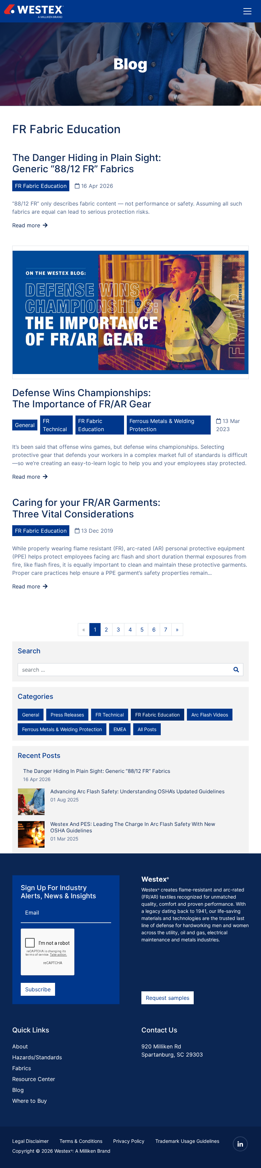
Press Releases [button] (67, 715)
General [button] (30, 715)
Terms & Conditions (80, 1141)
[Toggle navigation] (247, 11)
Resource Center (33, 1079)
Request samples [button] (167, 997)
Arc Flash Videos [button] (209, 715)
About (20, 1046)
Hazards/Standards (37, 1057)
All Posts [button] (147, 729)
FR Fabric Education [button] (157, 715)
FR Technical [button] (109, 715)
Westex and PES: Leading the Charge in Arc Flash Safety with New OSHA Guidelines (132, 827)
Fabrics (21, 1068)
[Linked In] (240, 1143)
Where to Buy (29, 1100)
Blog (18, 1089)
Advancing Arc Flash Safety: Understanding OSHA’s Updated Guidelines (137, 791)
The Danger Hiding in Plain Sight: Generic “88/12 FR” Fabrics (96, 771)
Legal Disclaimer (30, 1141)
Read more (27, 225)
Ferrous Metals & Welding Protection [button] (62, 729)
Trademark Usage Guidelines (187, 1141)
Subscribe (38, 989)
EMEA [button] (120, 729)
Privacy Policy (128, 1141)
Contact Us (159, 1030)
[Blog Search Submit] (236, 669)
